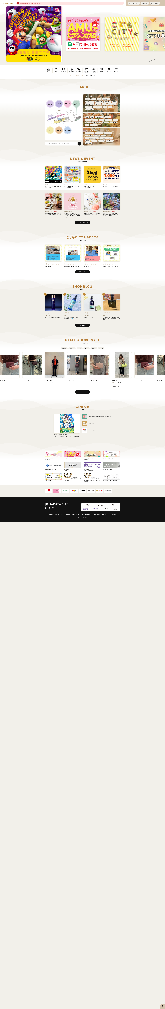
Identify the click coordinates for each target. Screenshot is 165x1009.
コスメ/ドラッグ (99, 101)
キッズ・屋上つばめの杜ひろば (106, 138)
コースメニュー (113, 122)
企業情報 (51, 514)
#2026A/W (64, 348)
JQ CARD (94, 140)
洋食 (92, 117)
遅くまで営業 (105, 122)
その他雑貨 (88, 106)
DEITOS (59, 103)
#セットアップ (72, 348)
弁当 (105, 106)
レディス (87, 99)
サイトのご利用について (87, 514)
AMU (50, 130)
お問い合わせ (97, 514)
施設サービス (108, 132)
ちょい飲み (88, 122)
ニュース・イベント (89, 132)
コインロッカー (109, 140)
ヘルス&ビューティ (89, 101)
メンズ (94, 99)
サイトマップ (113, 514)
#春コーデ (87, 348)
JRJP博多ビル (76, 103)
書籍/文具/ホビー (112, 104)
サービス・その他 (89, 109)
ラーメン (95, 119)
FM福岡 (87, 140)
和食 (87, 117)
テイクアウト (108, 119)
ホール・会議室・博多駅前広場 (91, 138)
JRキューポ (101, 140)
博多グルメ (88, 119)
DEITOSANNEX (50, 103)
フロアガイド (88, 135)
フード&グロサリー (97, 106)
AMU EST (67, 103)
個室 (87, 125)
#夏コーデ (101, 348)
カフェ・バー (107, 117)
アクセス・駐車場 (99, 132)
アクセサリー (107, 101)
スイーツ (101, 119)
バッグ (104, 104)
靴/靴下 (114, 101)
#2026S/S (94, 348)
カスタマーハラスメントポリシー (73, 514)
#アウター (80, 348)
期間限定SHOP (106, 99)
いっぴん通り (68, 130)
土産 (110, 106)
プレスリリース (105, 514)
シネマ (103, 135)
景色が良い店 (93, 125)
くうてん (59, 130)
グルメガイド (96, 135)
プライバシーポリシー (59, 514)
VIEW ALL (82, 222)
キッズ (99, 99)
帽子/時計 (98, 104)
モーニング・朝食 (96, 122)
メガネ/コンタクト (89, 104)
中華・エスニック (99, 117)
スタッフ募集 (88, 143)
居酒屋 (115, 119)
